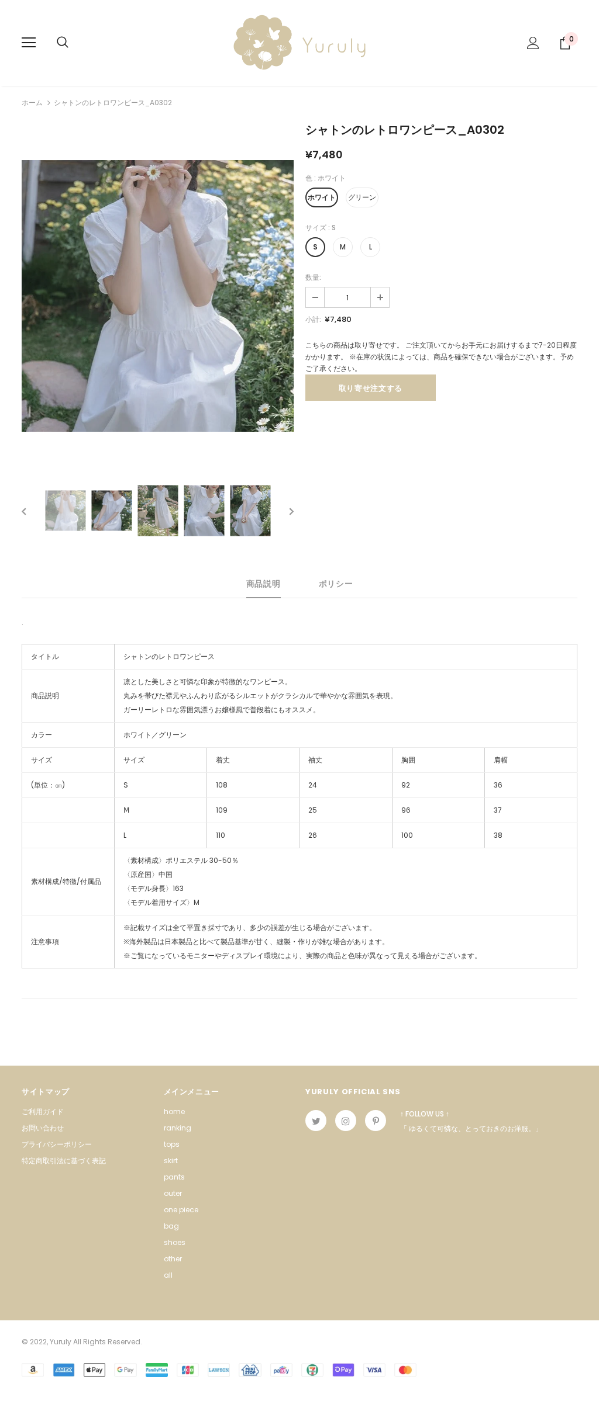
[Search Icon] (62, 42)
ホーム (32, 102)
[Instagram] (345, 1120)
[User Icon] (533, 43)
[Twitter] (315, 1120)
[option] (158, 296)
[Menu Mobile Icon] (29, 43)
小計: (313, 319)
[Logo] (299, 42)
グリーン (362, 197)
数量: (313, 277)
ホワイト (322, 197)
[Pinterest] (375, 1120)
